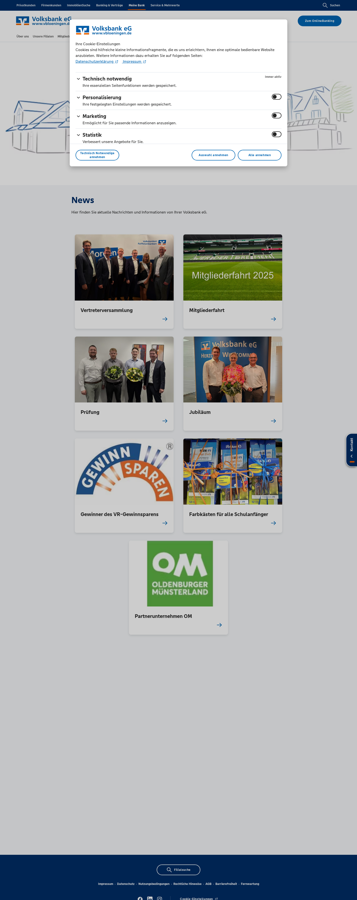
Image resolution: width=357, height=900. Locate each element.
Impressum (132, 61)
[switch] (276, 97)
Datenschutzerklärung (95, 61)
